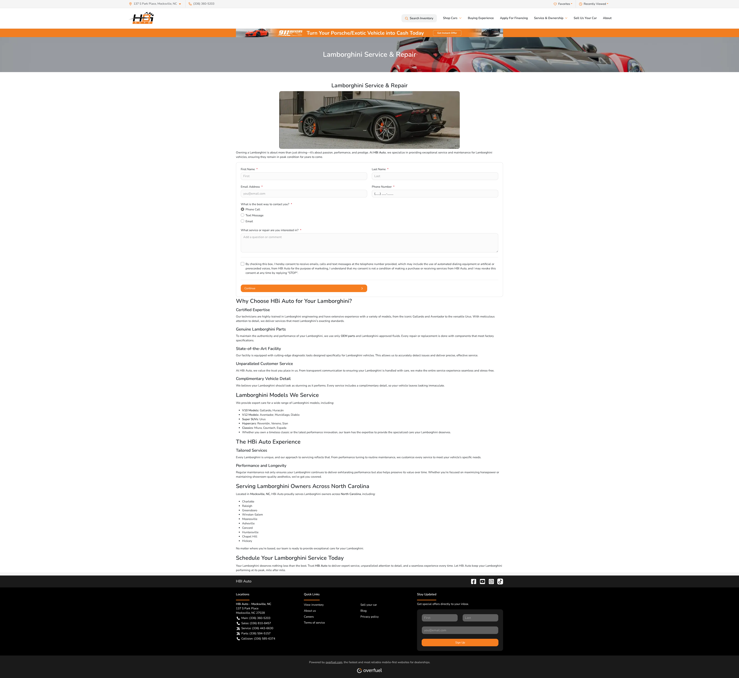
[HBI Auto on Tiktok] (498, 581)
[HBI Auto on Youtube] (481, 581)
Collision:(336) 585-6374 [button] (258, 639)
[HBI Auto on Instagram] (489, 581)
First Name (249, 169)
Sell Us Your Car (585, 18)
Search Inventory (421, 18)
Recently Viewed (595, 4)
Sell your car (368, 605)
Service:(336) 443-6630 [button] (257, 628)
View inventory (314, 605)
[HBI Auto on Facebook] (472, 581)
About (607, 18)
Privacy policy (369, 617)
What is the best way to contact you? (266, 204)
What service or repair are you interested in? (271, 230)
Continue (249, 288)
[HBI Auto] (142, 18)
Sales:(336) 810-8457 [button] (256, 623)
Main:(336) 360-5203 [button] (255, 618)
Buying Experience (481, 18)
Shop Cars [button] (450, 18)
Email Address (252, 187)
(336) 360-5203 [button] (203, 4)
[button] (156, 3)
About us (310, 611)
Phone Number (383, 187)
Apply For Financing (514, 18)
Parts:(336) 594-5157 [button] (256, 633)
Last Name (380, 169)
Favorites (564, 4)
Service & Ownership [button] (548, 18)
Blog (363, 611)
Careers (309, 617)
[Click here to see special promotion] (369, 32)
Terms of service (314, 623)
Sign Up (460, 642)
